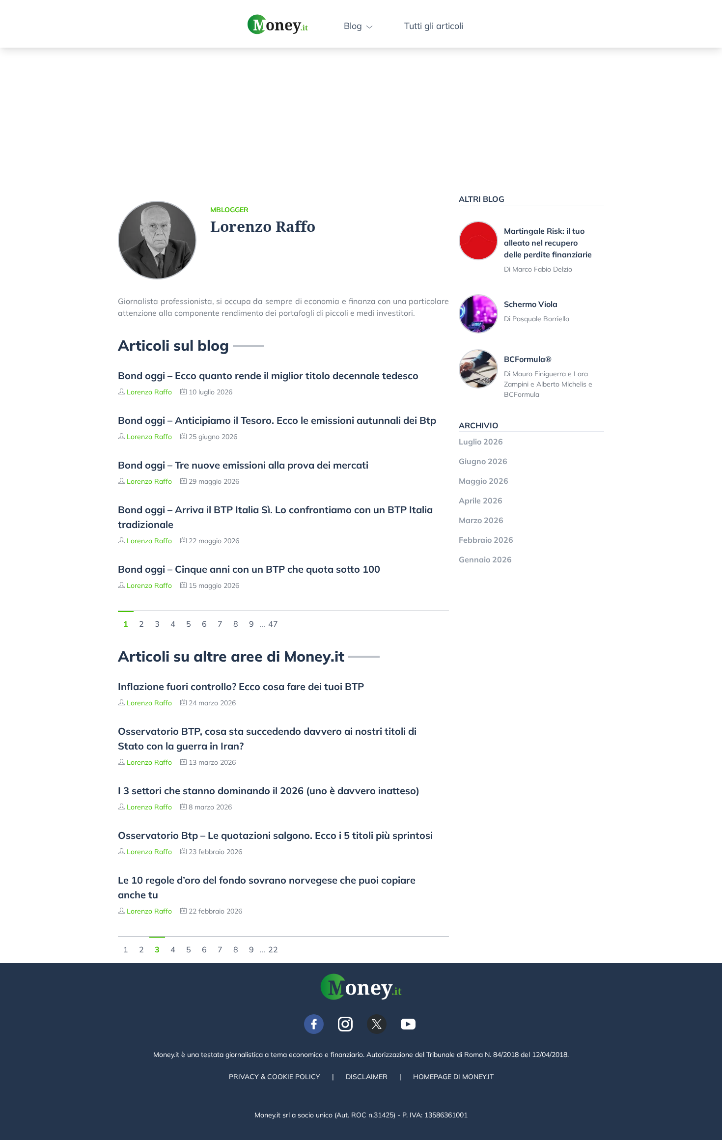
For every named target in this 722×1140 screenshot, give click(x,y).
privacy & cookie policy (274, 1076)
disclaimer (367, 1076)
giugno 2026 (483, 461)
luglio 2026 (481, 441)
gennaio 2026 (485, 559)
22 (273, 948)
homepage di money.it (453, 1076)
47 (273, 623)
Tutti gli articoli (433, 25)
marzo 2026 (481, 520)
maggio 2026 (483, 481)
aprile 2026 (480, 500)
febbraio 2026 (486, 540)
